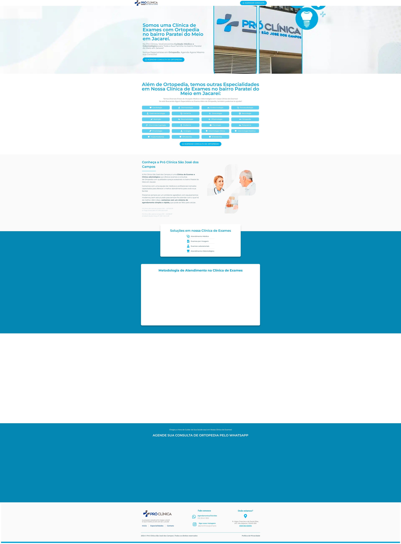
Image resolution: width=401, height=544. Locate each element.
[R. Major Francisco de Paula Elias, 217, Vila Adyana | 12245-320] (245, 516)
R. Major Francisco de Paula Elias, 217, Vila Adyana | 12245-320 (245, 522)
